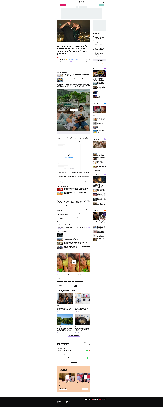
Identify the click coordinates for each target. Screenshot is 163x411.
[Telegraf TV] (105, 405)
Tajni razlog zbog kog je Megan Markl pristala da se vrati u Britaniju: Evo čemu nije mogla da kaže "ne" (99, 53)
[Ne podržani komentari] (89, 344)
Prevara (77, 280)
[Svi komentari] (84, 344)
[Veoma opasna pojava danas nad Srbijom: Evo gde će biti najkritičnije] (60, 193)
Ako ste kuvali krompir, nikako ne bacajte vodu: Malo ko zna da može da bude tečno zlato (99, 49)
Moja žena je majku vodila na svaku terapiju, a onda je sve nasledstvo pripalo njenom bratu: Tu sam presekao (98, 37)
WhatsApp (88, 227)
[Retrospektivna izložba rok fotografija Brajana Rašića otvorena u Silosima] (95, 87)
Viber (59, 228)
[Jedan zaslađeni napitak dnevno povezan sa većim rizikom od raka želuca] (99, 109)
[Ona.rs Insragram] (103, 405)
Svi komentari (74, 361)
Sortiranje (85, 342)
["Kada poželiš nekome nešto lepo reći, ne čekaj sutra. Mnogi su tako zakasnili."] (95, 96)
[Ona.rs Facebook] (98, 405)
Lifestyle (58, 43)
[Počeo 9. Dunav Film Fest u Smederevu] (95, 92)
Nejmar (66, 280)
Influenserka (59, 66)
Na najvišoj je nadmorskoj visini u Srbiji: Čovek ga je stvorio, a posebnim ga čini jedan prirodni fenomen (99, 45)
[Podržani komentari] (87, 344)
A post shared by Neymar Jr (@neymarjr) (68, 168)
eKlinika (96, 104)
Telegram (62, 228)
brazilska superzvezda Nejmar (67, 61)
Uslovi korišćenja (88, 274)
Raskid (70, 280)
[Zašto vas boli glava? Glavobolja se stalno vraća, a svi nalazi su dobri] (95, 123)
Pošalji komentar (84, 285)
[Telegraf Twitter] (100, 405)
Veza (73, 280)
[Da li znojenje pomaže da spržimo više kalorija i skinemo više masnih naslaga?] (95, 131)
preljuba (81, 280)
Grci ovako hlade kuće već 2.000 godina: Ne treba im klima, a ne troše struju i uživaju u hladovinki (99, 41)
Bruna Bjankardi (60, 280)
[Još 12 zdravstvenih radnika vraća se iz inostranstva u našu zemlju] (95, 127)
